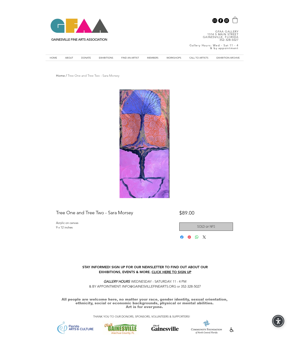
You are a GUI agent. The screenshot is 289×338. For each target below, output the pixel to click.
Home (60, 75)
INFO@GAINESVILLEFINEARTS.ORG (149, 286)
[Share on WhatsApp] (196, 237)
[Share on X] (204, 237)
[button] (235, 20)
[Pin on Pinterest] (189, 237)
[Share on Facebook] (181, 237)
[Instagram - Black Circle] (226, 20)
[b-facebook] (220, 20)
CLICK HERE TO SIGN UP (171, 272)
